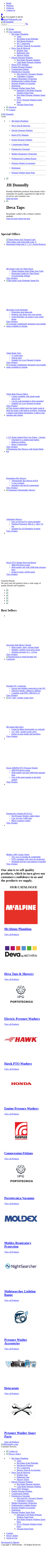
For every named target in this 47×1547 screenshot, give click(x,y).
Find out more (12, 198)
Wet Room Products (25, 41)
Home (8, 3)
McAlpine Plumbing (19, 34)
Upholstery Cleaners (25, 76)
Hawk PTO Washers (20, 65)
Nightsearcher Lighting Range (23, 81)
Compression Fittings (20, 69)
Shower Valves (23, 55)
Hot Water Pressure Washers (28, 60)
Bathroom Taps (23, 53)
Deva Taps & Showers (20, 48)
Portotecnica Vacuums (20, 72)
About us (10, 8)
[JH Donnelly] (7, 22)
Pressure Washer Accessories (23, 83)
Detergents (15, 86)
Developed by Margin (10, 1542)
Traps (19, 36)
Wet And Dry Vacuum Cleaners (30, 74)
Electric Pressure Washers (22, 57)
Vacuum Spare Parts (25, 104)
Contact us (10, 10)
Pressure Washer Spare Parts (23, 88)
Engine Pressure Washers (21, 67)
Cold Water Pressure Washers (29, 62)
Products (9, 5)
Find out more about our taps (18, 218)
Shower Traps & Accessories (28, 46)
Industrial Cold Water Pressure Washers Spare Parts (29, 91)
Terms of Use (11, 1538)
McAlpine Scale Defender (27, 39)
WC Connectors (23, 43)
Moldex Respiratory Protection (24, 79)
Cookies (9, 1533)
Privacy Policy (14, 1454)
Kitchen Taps (22, 50)
